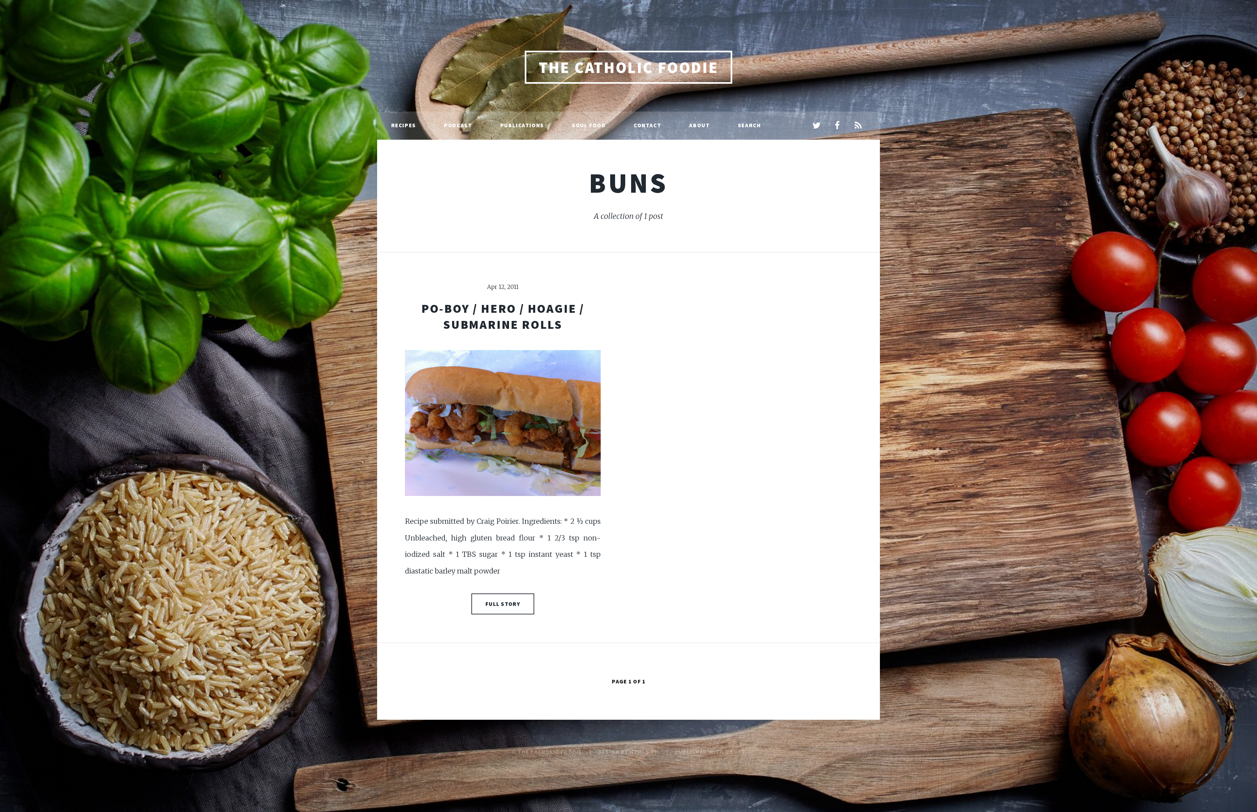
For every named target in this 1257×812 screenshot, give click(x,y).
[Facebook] (837, 126)
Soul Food (589, 125)
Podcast (458, 125)
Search (749, 125)
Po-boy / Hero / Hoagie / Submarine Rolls (502, 316)
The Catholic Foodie (628, 67)
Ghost (735, 751)
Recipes (403, 125)
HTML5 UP (643, 751)
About (699, 125)
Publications (522, 125)
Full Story (502, 604)
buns (628, 182)
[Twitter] (816, 126)
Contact (647, 125)
